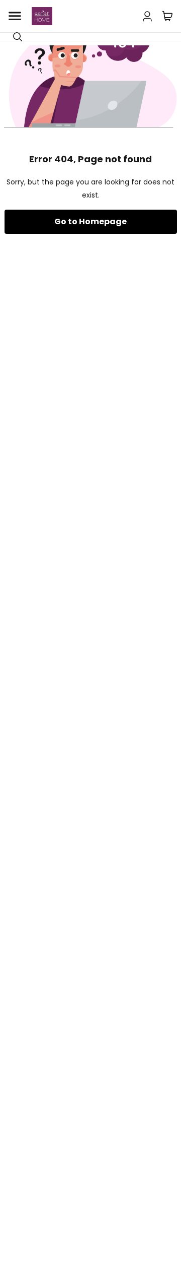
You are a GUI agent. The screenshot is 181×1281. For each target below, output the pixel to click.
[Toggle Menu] (15, 16)
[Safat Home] (42, 16)
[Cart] (167, 16)
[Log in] (147, 14)
